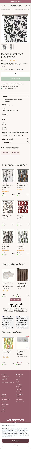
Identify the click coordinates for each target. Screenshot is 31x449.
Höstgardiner (15, 152)
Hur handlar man (6, 399)
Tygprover (4, 409)
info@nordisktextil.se (9, 382)
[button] (8, 322)
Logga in (18, 396)
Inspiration (18, 389)
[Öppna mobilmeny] (2, 5)
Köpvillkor (4, 396)
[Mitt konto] (25, 5)
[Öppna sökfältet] (5, 5)
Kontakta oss (19, 376)
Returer (3, 411)
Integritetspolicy (5, 404)
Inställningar (15, 445)
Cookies (3, 406)
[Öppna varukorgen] (28, 5)
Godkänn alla (15, 440)
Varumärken (19, 384)
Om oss (18, 379)
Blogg (17, 381)
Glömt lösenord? (20, 401)
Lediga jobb (18, 391)
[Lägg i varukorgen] (13, 194)
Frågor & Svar (5, 401)
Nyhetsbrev (18, 386)
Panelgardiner (8, 9)
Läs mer (3, 66)
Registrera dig (19, 399)
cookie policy (9, 436)
